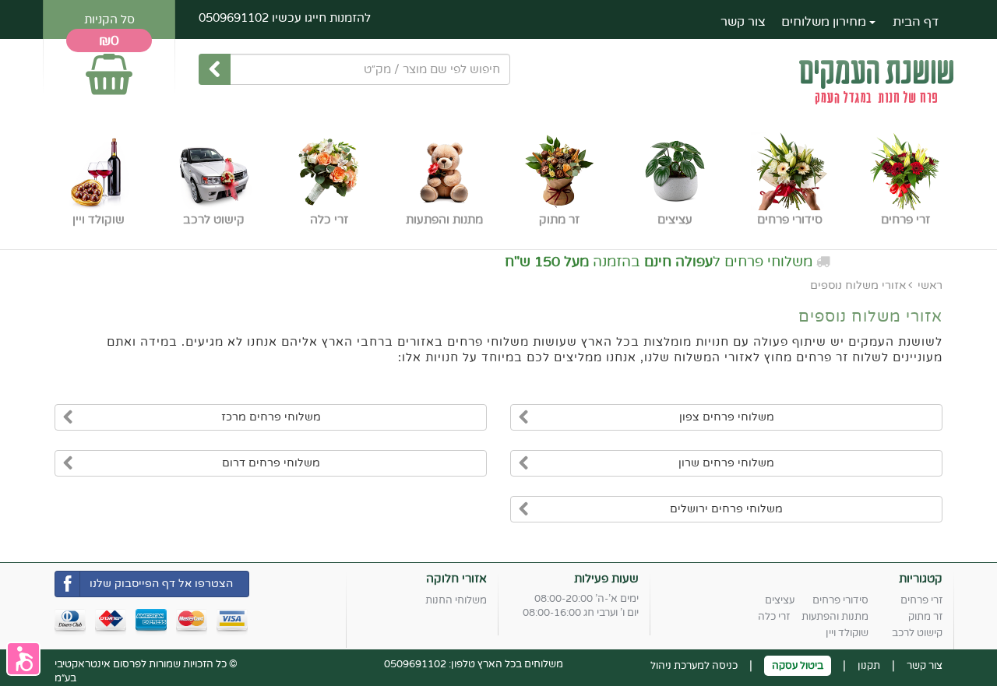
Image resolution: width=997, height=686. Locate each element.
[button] (23, 658)
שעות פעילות (606, 579)
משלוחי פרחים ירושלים (726, 508)
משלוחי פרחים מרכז (271, 417)
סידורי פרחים (840, 600)
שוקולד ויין (847, 633)
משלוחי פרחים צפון (726, 417)
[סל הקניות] (109, 67)
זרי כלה (774, 616)
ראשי (930, 285)
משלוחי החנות (456, 600)
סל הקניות (109, 19)
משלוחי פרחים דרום (271, 463)
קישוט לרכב (917, 633)
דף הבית (916, 22)
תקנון (869, 666)
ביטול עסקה (797, 666)
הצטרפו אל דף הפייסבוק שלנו (161, 583)
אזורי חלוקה (456, 579)
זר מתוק (925, 616)
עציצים (779, 600)
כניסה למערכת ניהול (694, 666)
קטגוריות (920, 579)
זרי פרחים (921, 600)
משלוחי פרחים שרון (726, 463)
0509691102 (234, 18)
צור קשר (743, 22)
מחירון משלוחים (825, 22)
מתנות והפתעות (834, 616)
